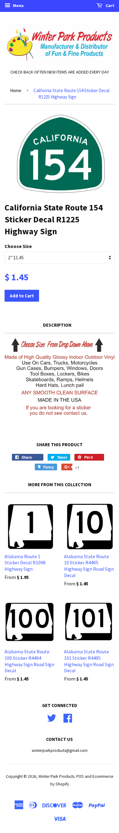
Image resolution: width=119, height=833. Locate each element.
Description (57, 325)
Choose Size (18, 246)
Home (15, 90)
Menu (17, 5)
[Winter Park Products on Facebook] (67, 717)
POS (80, 776)
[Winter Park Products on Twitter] (51, 717)
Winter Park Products (56, 776)
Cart (109, 5)
